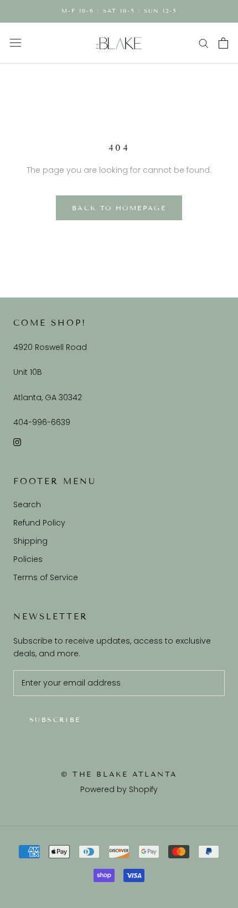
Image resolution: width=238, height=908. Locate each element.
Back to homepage (119, 208)
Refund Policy (39, 522)
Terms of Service (45, 577)
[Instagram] (17, 442)
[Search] (204, 42)
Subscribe (55, 719)
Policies (28, 559)
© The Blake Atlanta (119, 774)
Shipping (30, 540)
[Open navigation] (15, 43)
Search (27, 504)
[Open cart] (223, 43)
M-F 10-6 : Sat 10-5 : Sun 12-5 (119, 10)
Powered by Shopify (119, 789)
